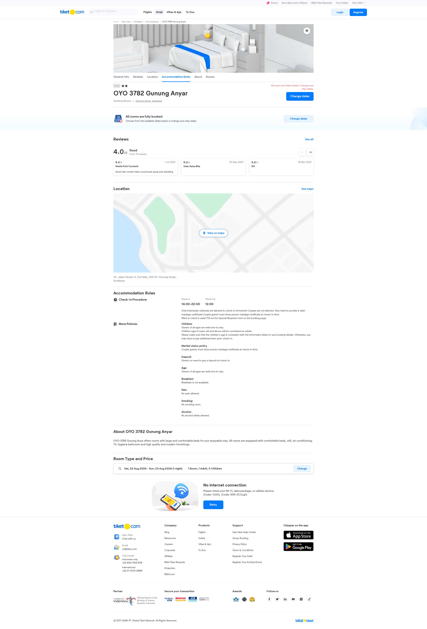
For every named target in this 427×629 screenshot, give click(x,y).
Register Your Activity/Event (247, 562)
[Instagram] (301, 599)
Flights (202, 532)
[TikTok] (309, 599)
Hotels (201, 538)
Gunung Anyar (152, 21)
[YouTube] (293, 599)
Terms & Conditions (243, 550)
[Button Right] (310, 152)
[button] (213, 233)
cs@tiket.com (129, 549)
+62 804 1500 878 (132, 562)
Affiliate (168, 556)
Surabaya (138, 21)
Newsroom (170, 538)
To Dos (202, 550)
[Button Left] (302, 152)
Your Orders (342, 3)
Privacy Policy (240, 544)
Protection (169, 568)
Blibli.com (169, 574)
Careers (168, 544)
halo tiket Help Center (244, 532)
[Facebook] (269, 599)
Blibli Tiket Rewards (321, 3)
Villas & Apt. (204, 544)
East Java (126, 21)
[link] (340, 12)
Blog (166, 532)
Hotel (115, 21)
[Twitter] (277, 599)
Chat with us (129, 538)
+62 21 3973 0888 (132, 570)
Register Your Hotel (242, 556)
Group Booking (240, 538)
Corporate (169, 550)
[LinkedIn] (285, 599)
